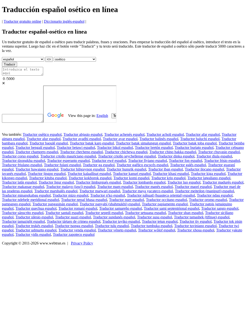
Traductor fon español (185, 160)
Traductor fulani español (62, 165)
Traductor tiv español (195, 221)
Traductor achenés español (124, 134)
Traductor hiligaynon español (82, 169)
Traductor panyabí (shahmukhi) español (110, 204)
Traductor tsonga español (74, 226)
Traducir (9, 64)
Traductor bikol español (115, 147)
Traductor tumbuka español (151, 226)
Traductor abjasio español (82, 134)
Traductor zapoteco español (74, 234)
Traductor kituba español (48, 178)
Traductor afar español (203, 134)
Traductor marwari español (99, 191)
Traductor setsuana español (145, 213)
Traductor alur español (44, 139)
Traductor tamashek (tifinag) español (201, 217)
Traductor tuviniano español (195, 226)
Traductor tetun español (160, 221)
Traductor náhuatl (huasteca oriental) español (161, 195)
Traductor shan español (185, 213)
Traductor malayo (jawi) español (70, 187)
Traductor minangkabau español (26, 195)
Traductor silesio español (34, 217)
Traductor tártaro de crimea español (73, 221)
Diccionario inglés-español (64, 21)
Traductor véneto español (117, 230)
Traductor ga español (99, 165)
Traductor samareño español (120, 208)
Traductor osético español (42, 134)
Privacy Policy (82, 243)
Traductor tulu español (112, 226)
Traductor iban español (165, 169)
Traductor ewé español (109, 160)
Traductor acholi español (165, 134)
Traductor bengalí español (35, 147)
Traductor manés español (154, 187)
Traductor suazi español (73, 217)
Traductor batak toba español (195, 143)
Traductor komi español (131, 178)
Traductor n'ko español (107, 195)
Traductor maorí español (193, 187)
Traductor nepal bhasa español (84, 200)
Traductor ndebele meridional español (30, 200)
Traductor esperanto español (68, 160)
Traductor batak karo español (92, 143)
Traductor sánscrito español (22, 213)
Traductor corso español (20, 156)
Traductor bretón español (154, 147)
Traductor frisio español (222, 160)
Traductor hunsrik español (126, 169)
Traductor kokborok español (90, 178)
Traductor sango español (219, 208)
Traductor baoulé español (48, 143)
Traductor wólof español (156, 230)
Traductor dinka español (176, 156)
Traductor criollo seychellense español (127, 156)
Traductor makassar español (23, 187)
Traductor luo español (183, 182)
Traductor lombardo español (144, 182)
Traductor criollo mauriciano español (68, 156)
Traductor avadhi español (81, 139)
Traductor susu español (154, 217)
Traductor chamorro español (36, 152)
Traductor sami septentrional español (171, 208)
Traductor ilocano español (204, 169)
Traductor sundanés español (114, 217)
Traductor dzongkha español (23, 160)
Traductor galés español (188, 165)
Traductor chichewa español (126, 152)
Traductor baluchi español (200, 139)
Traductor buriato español (194, 147)
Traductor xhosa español (195, 230)
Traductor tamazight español (23, 221)
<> (49, 59)
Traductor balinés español (158, 139)
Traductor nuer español (126, 200)
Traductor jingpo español (47, 174)
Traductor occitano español (166, 200)
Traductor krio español (168, 178)
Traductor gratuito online (22, 21)
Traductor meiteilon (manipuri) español (204, 191)
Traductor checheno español (81, 152)
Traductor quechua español (35, 208)
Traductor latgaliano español (208, 178)
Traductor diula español (214, 156)
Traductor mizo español (70, 195)
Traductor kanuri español (132, 174)
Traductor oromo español (208, 200)
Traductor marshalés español (55, 191)
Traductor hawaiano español (36, 169)
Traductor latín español (19, 182)
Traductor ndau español (215, 195)
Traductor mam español (115, 187)
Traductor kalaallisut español (89, 174)
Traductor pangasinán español (55, 204)
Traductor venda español (77, 230)
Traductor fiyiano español (147, 160)
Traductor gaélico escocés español (142, 165)
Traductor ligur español (56, 182)
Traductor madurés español (222, 182)
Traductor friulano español (22, 165)
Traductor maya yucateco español (147, 191)
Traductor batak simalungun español (143, 143)
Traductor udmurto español (35, 230)
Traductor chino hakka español (172, 152)
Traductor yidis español (33, 234)
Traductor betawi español (76, 147)
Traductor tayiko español (121, 221)
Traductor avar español (120, 139)
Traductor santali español (64, 213)
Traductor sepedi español (104, 213)
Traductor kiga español (208, 174)
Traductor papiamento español (165, 204)
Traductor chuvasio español (219, 152)
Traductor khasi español (171, 174)
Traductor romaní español (77, 208)
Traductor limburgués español (98, 182)
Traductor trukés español (34, 226)
